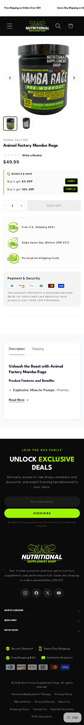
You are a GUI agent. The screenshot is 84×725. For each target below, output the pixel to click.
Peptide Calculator (62, 709)
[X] (47, 593)
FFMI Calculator (42, 716)
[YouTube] (59, 593)
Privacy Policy (63, 694)
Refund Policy (22, 701)
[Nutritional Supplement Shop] (42, 553)
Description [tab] (17, 349)
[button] (9, 26)
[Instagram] (25, 593)
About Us (64, 701)
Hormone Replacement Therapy (31, 694)
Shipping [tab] (38, 349)
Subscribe (42, 513)
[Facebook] (36, 593)
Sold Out (54, 205)
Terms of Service (44, 701)
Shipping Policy (20, 709)
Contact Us (40, 709)
